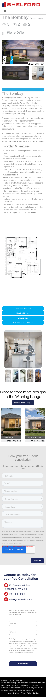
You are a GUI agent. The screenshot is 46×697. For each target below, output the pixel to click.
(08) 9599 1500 (37, 64)
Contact (36, 693)
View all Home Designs (23, 402)
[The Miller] (11, 425)
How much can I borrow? (23, 322)
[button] (4, 60)
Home (9, 693)
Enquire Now (23, 318)
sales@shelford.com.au (20, 599)
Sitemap (16, 693)
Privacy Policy (26, 693)
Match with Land (23, 313)
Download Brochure (23, 308)
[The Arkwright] (35, 425)
